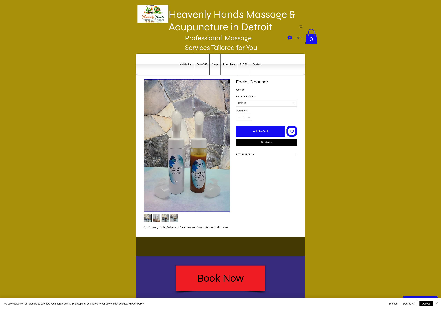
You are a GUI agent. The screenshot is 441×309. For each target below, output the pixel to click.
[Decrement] (239, 117)
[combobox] (266, 103)
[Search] (301, 27)
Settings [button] (393, 303)
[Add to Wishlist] (291, 131)
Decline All (408, 303)
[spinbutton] (244, 117)
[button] (311, 36)
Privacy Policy (136, 303)
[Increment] (249, 117)
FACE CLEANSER (246, 96)
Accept (426, 303)
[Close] (437, 303)
